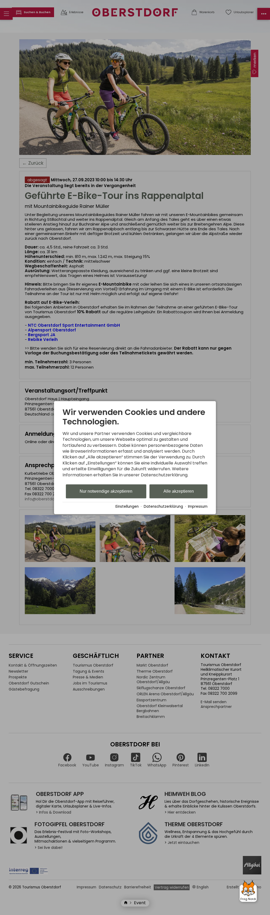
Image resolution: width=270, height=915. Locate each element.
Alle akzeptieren (178, 491)
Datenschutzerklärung (163, 506)
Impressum (198, 506)
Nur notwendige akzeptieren (106, 491)
